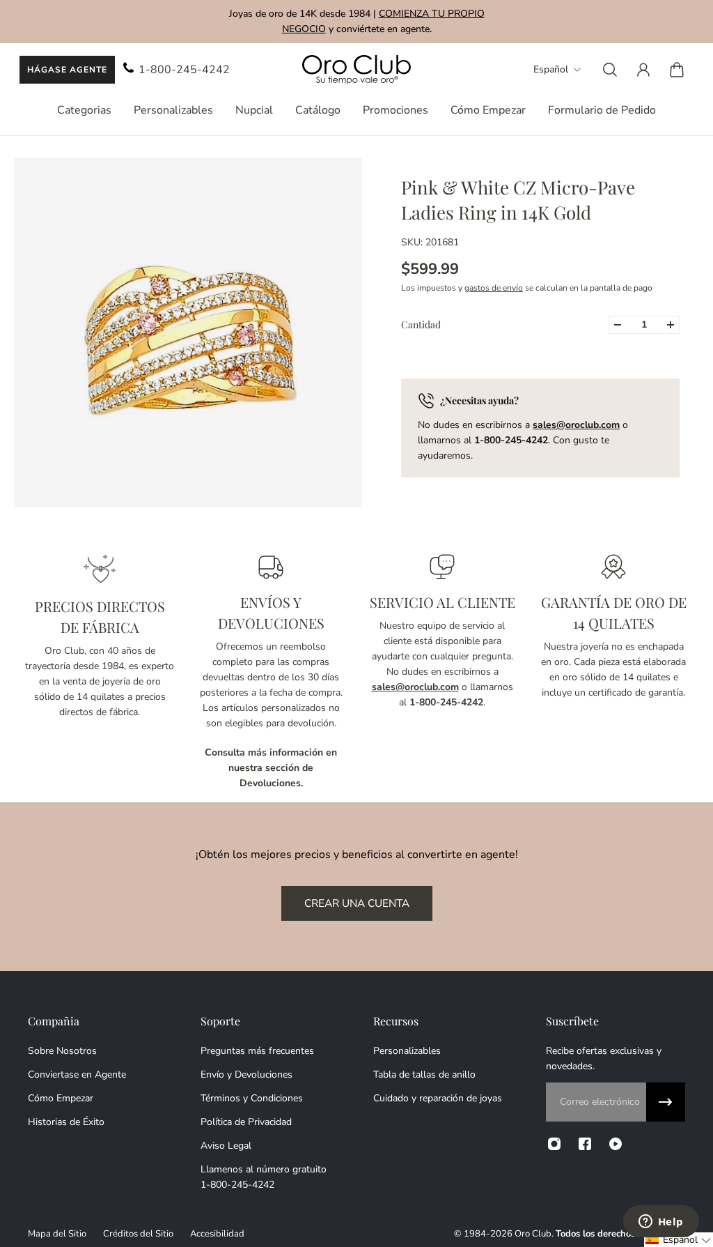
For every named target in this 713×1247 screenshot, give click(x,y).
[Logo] (356, 70)
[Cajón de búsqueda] (610, 69)
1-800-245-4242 (184, 69)
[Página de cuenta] (643, 69)
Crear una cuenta (356, 903)
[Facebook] (585, 1144)
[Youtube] (615, 1144)
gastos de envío (493, 287)
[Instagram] (554, 1144)
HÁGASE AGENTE (67, 69)
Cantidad (421, 324)
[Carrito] (677, 69)
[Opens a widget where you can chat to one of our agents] (660, 1222)
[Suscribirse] (665, 1102)
